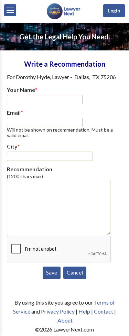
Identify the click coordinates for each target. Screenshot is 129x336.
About (65, 320)
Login (114, 10)
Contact (103, 311)
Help (84, 311)
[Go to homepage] (64, 18)
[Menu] (10, 10)
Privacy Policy (58, 311)
